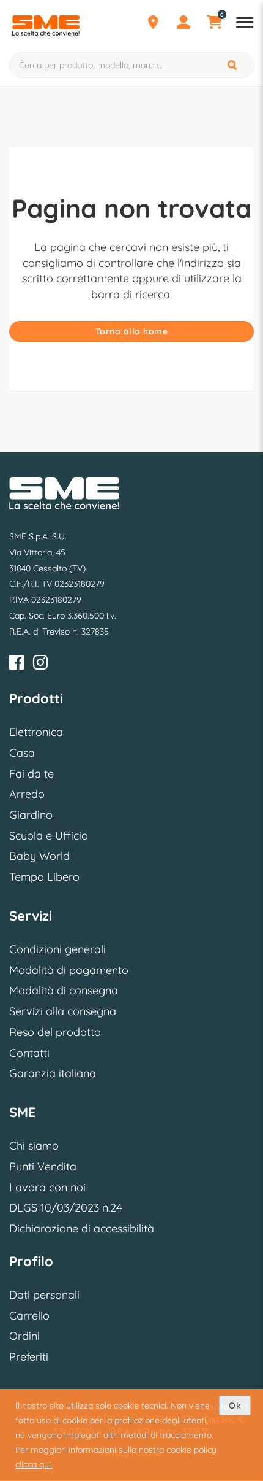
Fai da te (31, 774)
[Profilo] (183, 23)
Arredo (27, 794)
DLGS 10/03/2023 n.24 (65, 1208)
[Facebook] (16, 664)
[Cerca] (233, 65)
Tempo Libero (44, 877)
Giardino (31, 815)
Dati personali (44, 1295)
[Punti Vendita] (153, 23)
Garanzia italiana (52, 1073)
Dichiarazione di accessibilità (81, 1228)
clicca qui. (34, 1464)
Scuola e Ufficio (48, 836)
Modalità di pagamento (68, 970)
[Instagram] (40, 664)
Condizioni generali (57, 949)
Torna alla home (131, 331)
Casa (22, 753)
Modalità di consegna (63, 990)
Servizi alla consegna (62, 1011)
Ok (235, 1405)
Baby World (39, 856)
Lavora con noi (47, 1187)
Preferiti (28, 1357)
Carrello (29, 1316)
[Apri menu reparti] (244, 23)
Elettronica (36, 732)
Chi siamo (34, 1146)
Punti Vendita (42, 1166)
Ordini (24, 1336)
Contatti (29, 1053)
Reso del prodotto (55, 1032)
